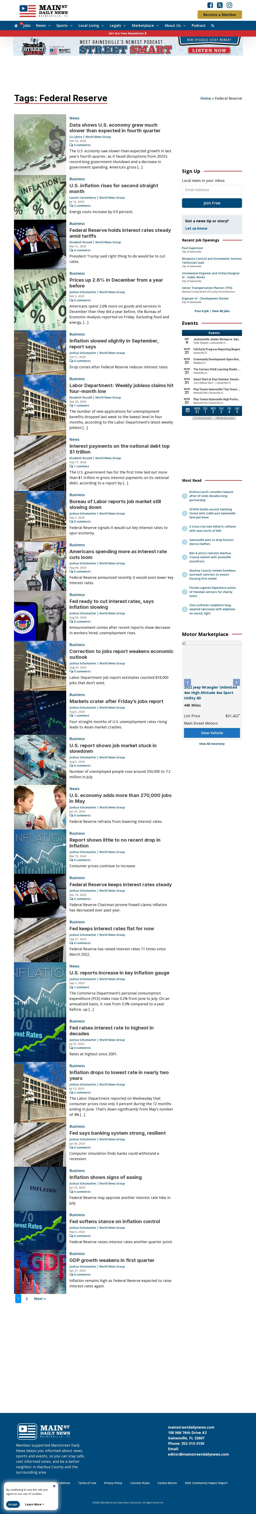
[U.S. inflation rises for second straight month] (40, 197)
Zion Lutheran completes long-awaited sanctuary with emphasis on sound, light (212, 609)
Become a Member (219, 14)
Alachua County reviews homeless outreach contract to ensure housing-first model (212, 575)
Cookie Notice (167, 1483)
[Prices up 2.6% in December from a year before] (40, 299)
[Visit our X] (220, 5)
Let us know (196, 228)
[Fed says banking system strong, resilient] (40, 1144)
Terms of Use (87, 1483)
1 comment (81, 405)
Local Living (88, 25)
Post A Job (202, 311)
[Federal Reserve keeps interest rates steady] (40, 896)
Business (77, 178)
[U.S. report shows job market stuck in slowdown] (40, 760)
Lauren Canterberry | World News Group (97, 197)
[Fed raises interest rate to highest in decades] (40, 1039)
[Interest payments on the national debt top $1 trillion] (40, 463)
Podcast (199, 25)
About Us (173, 25)
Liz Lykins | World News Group (90, 137)
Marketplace (143, 25)
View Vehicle (212, 727)
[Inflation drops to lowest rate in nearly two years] (40, 1092)
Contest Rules (140, 1483)
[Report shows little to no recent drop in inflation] (40, 851)
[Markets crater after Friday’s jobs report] (40, 713)
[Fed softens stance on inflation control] (40, 1230)
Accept (13, 1504)
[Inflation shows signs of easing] (40, 1189)
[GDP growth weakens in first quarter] (40, 1272)
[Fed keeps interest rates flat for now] (40, 940)
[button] (187, 682)
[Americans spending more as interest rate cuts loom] (40, 566)
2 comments (82, 205)
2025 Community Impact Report (206, 1483)
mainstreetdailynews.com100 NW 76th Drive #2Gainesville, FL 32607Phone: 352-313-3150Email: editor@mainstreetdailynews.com (198, 1441)
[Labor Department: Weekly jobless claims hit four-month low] (40, 405)
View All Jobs (221, 311)
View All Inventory (212, 744)
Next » (40, 1298)
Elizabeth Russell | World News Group (95, 242)
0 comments (82, 145)
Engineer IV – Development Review (205, 298)
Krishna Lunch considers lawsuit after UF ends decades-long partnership (211, 496)
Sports (62, 25)
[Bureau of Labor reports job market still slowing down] (40, 516)
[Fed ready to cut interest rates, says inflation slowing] (40, 616)
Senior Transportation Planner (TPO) (207, 288)
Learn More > (34, 1504)
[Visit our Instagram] (229, 5)
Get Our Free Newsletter (126, 33)
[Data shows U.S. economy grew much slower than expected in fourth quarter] (40, 144)
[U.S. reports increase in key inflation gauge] (40, 989)
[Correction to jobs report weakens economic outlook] (40, 666)
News (41, 25)
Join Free (212, 203)
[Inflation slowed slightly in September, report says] (40, 352)
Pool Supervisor (192, 248)
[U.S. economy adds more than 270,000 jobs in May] (40, 807)
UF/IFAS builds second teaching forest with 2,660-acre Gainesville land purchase (212, 513)
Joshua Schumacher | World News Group (97, 292)
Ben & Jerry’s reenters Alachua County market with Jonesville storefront (210, 557)
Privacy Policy (113, 1483)
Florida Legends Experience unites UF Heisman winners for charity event (212, 592)
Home (205, 98)
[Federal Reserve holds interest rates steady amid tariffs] (40, 245)
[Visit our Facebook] (210, 5)
